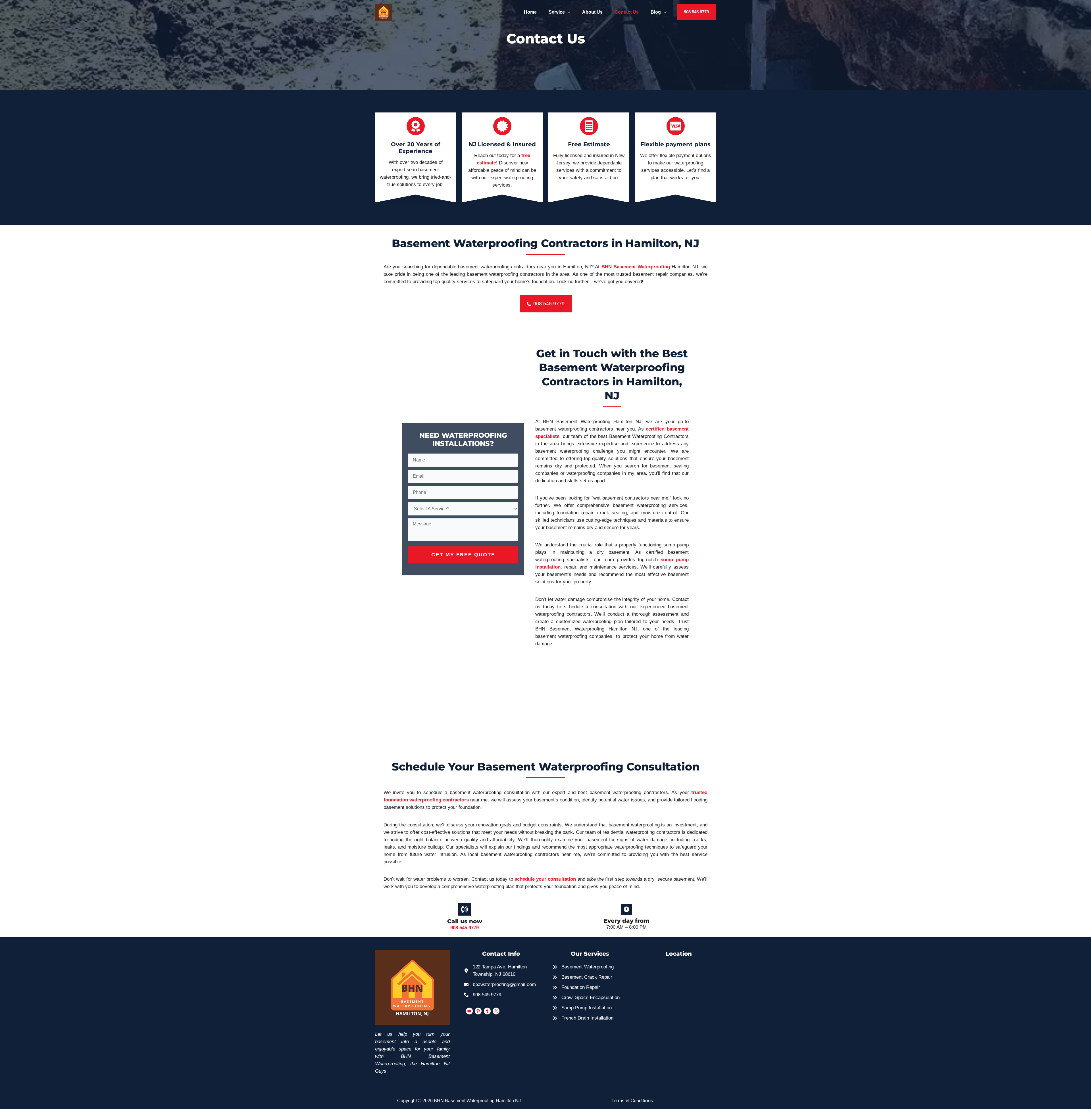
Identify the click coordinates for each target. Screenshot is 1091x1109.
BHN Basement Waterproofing (635, 267)
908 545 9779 (464, 927)
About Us (592, 12)
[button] (568, 12)
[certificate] (502, 126)
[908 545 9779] (482, 995)
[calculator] (589, 126)
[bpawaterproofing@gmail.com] (500, 984)
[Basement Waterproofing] (583, 967)
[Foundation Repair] (576, 987)
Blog (656, 12)
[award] (416, 126)
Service (557, 12)
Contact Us (627, 12)
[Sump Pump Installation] (582, 1008)
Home (530, 12)
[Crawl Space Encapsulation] (586, 997)
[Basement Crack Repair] (582, 977)
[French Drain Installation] (583, 1018)
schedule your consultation (545, 879)
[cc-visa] (676, 126)
